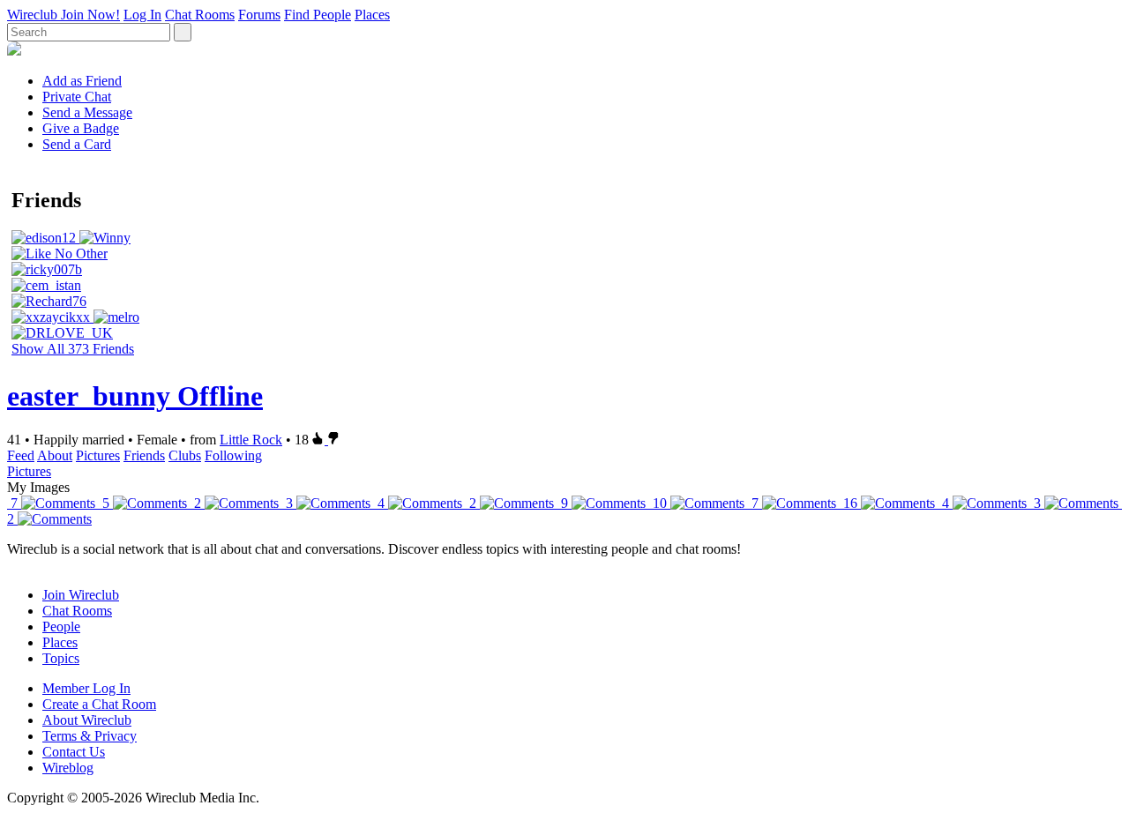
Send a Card (76, 144)
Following (233, 455)
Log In (142, 14)
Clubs (184, 455)
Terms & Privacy (89, 735)
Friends (144, 455)
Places (372, 14)
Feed (20, 455)
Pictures (98, 455)
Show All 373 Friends (72, 348)
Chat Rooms (200, 14)
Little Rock (251, 439)
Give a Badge (80, 128)
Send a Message (87, 112)
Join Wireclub (80, 594)
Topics (60, 658)
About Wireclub (86, 719)
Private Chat (76, 96)
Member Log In (86, 688)
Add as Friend (82, 80)
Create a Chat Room (99, 704)
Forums (259, 14)
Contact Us (73, 751)
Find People (317, 14)
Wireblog (67, 767)
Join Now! (90, 14)
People (61, 626)
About (54, 455)
